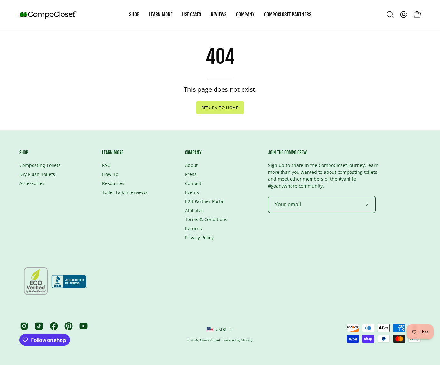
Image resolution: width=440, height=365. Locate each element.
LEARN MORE (112, 152)
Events (192, 192)
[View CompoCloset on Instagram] (24, 326)
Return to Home (220, 107)
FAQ (106, 165)
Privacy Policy (199, 237)
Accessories (31, 183)
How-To (110, 174)
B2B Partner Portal (205, 201)
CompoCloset (210, 340)
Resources (113, 183)
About (191, 165)
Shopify (246, 340)
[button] (191, 14)
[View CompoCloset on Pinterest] (68, 326)
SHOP (23, 152)
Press (190, 174)
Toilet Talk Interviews (125, 192)
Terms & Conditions (206, 219)
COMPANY (193, 152)
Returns (193, 228)
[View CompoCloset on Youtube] (83, 326)
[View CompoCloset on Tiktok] (39, 326)
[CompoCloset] (48, 14)
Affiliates (194, 210)
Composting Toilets (40, 165)
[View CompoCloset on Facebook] (54, 326)
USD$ (221, 329)
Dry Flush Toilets (37, 174)
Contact (193, 183)
